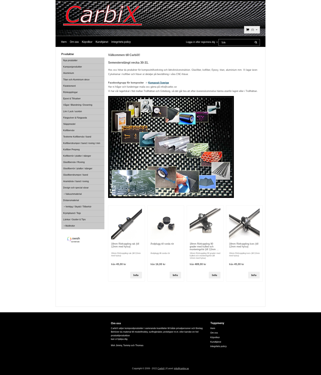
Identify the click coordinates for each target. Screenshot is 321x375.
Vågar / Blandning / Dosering (77, 105)
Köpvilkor (87, 41)
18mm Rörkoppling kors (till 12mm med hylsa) (243, 245)
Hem (64, 41)
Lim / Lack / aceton (72, 111)
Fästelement (69, 86)
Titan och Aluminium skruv (76, 79)
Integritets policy (121, 41)
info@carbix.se (181, 368)
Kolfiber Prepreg (71, 149)
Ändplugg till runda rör (162, 243)
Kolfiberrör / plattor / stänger (77, 156)
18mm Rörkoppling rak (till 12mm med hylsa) (125, 245)
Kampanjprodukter (72, 66)
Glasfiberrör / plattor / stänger (77, 168)
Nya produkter (70, 60)
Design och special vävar (76, 187)
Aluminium (68, 73)
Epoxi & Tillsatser (72, 98)
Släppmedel (69, 124)
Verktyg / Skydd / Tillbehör (78, 206)
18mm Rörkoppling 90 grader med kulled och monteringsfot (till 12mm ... (204, 246)
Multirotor (70, 226)
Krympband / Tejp (72, 213)
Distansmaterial (71, 200)
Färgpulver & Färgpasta (75, 117)
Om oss (74, 41)
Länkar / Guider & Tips (74, 219)
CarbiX (161, 368)
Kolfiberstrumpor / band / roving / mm (81, 143)
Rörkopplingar (70, 92)
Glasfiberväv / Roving (74, 162)
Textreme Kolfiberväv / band (77, 136)
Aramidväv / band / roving (76, 181)
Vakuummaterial (73, 194)
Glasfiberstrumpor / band (75, 175)
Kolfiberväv (68, 130)
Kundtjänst (102, 41)
